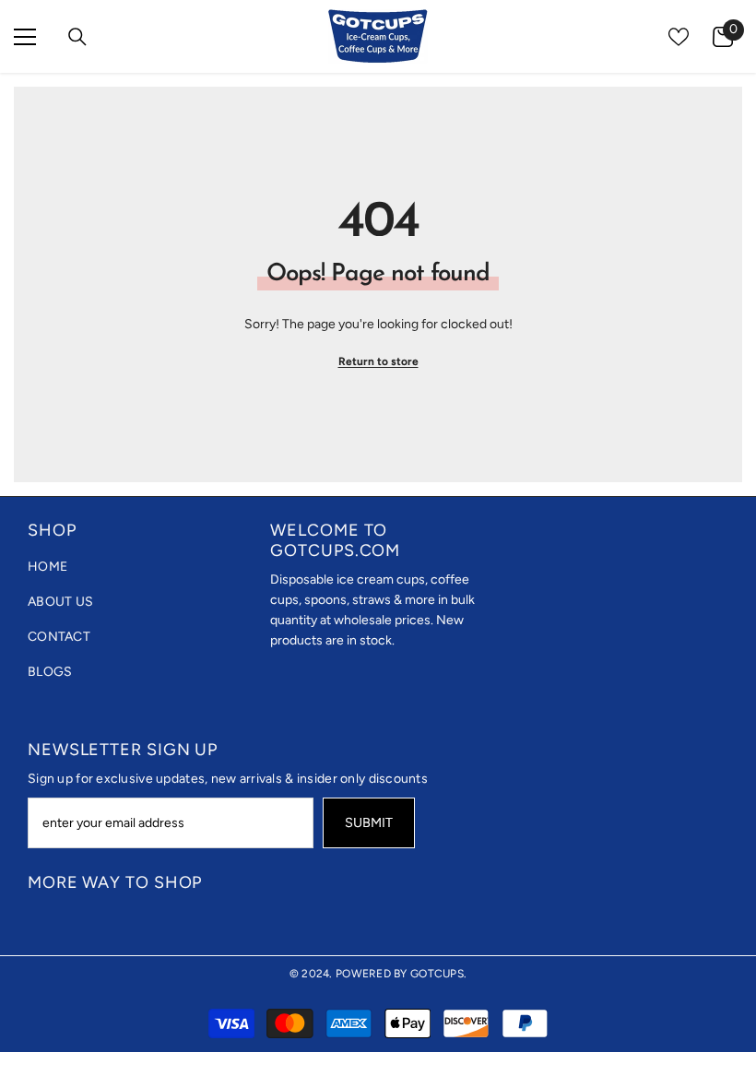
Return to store (378, 361)
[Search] (77, 37)
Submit (369, 822)
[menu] (25, 37)
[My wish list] (678, 37)
